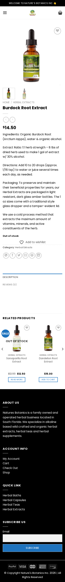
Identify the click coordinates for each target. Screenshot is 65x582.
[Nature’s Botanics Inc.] (32, 12)
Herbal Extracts (23, 102)
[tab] (32, 277)
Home (6, 102)
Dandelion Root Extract (48, 360)
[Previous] (8, 56)
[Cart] (60, 13)
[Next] (56, 56)
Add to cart (48, 379)
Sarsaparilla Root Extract (16, 360)
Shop (6, 472)
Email (6, 531)
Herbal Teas (11, 505)
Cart (6, 463)
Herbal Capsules (14, 500)
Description (10, 277)
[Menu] (5, 12)
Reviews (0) (10, 284)
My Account (11, 459)
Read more (17, 379)
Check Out (10, 468)
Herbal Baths (12, 495)
